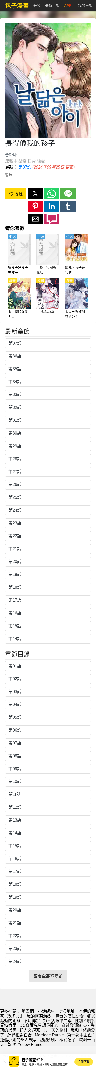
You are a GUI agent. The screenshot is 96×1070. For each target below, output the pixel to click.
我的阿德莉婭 (39, 1016)
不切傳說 (32, 1021)
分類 (36, 6)
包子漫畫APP (32, 1060)
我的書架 (85, 6)
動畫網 (28, 1011)
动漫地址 (66, 1011)
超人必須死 (29, 1030)
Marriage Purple (49, 1035)
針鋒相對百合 (19, 1035)
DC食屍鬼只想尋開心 (38, 1025)
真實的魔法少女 (69, 1016)
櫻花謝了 (67, 1040)
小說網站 (46, 1011)
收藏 (18, 194)
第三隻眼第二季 (57, 1021)
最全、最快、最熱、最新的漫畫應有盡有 (45, 1064)
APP (67, 6)
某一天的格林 (55, 1030)
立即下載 (83, 1061)
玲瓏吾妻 (15, 1016)
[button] (35, 193)
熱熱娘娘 (48, 1040)
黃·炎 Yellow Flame (24, 1044)
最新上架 (52, 6)
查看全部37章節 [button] (48, 976)
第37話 (24, 167)
